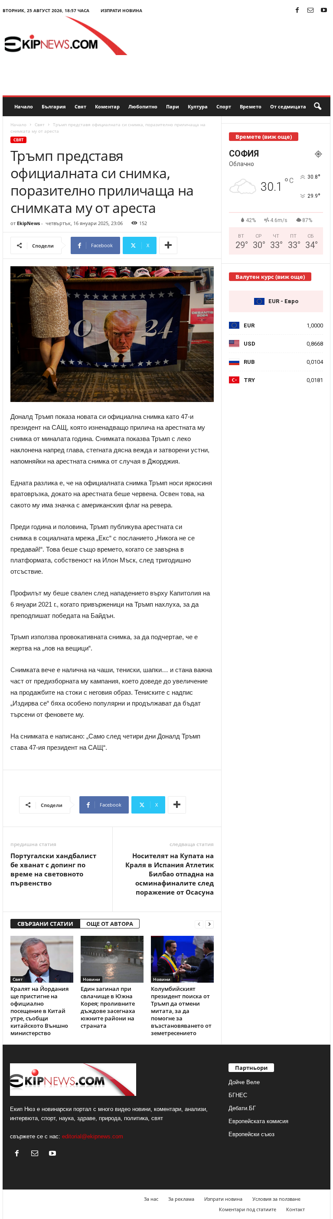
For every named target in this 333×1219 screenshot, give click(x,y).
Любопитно (142, 106)
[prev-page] (199, 923)
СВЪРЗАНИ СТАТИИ (45, 924)
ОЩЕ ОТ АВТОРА (109, 924)
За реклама (181, 1199)
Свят (80, 106)
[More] (168, 245)
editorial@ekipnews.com (92, 1136)
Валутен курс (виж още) (270, 277)
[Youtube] (324, 10)
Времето (250, 106)
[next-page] (209, 923)
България (54, 106)
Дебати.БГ (242, 1108)
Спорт (223, 106)
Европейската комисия (258, 1121)
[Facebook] (297, 10)
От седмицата (288, 106)
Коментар (107, 106)
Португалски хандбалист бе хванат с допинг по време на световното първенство (53, 869)
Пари (172, 106)
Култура (198, 106)
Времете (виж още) (263, 137)
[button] (317, 106)
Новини (91, 979)
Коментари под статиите (247, 1209)
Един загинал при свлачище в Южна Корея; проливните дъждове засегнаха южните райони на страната (108, 1007)
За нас (151, 1199)
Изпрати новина (121, 10)
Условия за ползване (276, 1199)
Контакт (295, 1209)
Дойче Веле (244, 1082)
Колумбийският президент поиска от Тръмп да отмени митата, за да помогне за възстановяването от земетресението (181, 1011)
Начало (23, 106)
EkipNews (28, 223)
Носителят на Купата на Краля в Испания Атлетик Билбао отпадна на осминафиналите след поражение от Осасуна (169, 873)
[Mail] (310, 10)
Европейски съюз (251, 1134)
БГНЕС (238, 1095)
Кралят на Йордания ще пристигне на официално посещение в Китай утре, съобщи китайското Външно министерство (39, 1011)
